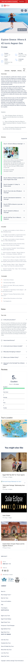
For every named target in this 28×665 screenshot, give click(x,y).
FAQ (2, 604)
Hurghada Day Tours (6, 643)
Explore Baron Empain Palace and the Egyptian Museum (13, 544)
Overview (7, 70)
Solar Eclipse (6, 515)
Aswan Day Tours (5, 656)
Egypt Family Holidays (6, 619)
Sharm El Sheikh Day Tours (7, 646)
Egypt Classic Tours (5, 622)
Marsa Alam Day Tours (6, 649)
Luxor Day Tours (5, 653)
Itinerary (20, 70)
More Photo (23, 29)
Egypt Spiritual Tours (5, 628)
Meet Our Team (4, 598)
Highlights (13, 70)
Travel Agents (4, 608)
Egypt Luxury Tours (5, 615)
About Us (3, 591)
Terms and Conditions (6, 601)
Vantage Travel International (17, 660)
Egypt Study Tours (5, 632)
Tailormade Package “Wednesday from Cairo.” (14, 486)
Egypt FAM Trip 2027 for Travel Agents (14, 475)
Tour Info (24, 69)
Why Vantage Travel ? (6, 594)
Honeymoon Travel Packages (7, 625)
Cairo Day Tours (4, 639)
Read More (21, 1)
